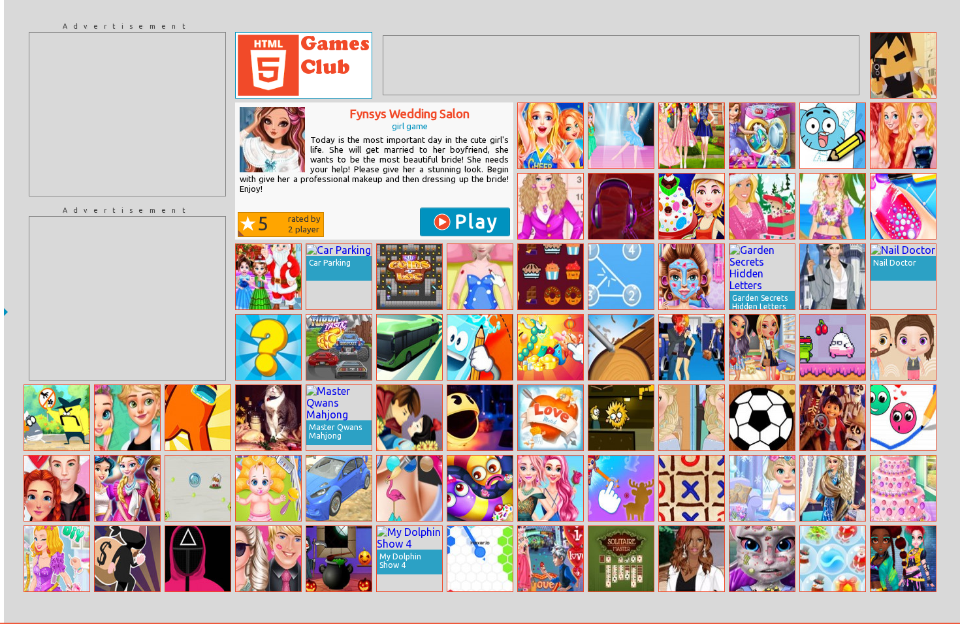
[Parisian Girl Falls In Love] (127, 417)
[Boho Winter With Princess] (832, 488)
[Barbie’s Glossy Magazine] (762, 206)
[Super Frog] (832, 347)
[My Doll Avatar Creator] (903, 347)
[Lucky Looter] (127, 558)
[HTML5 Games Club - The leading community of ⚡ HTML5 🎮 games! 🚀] (303, 65)
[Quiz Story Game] (268, 347)
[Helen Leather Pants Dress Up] (691, 558)
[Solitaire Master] (621, 558)
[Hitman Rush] (903, 65)
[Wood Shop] (621, 347)
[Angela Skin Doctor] (762, 558)
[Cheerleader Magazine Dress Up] (550, 135)
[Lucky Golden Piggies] (550, 347)
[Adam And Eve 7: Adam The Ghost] (621, 417)
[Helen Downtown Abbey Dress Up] (832, 276)
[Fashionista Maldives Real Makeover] (691, 276)
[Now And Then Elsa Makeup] (691, 417)
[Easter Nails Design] (903, 206)
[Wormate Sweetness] (480, 488)
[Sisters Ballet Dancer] (621, 135)
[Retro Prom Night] (127, 488)
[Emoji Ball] (762, 417)
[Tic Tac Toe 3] (691, 488)
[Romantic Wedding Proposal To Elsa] (550, 558)
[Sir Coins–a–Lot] (409, 276)
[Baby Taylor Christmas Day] (268, 276)
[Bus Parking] (409, 347)
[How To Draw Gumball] (832, 135)
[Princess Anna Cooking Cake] (903, 488)
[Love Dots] (903, 417)
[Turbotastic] (339, 347)
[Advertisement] (127, 114)
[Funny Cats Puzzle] (268, 417)
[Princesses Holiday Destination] (903, 135)
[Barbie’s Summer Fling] (268, 558)
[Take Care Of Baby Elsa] (762, 488)
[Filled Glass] (480, 347)
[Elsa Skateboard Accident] (480, 276)
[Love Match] (550, 417)
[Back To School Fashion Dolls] (762, 347)
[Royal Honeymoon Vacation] (550, 488)
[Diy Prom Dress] (57, 558)
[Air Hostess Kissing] (691, 347)
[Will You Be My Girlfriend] (57, 488)
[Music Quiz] (621, 206)
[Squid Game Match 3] (198, 558)
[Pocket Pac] (480, 417)
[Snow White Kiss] (409, 417)
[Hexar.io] (480, 558)
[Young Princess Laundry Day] (762, 135)
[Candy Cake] (691, 206)
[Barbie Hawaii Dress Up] (832, 206)
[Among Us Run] (198, 417)
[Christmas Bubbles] (832, 558)
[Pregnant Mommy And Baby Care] (268, 488)
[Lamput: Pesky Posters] (57, 417)
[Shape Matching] (621, 488)
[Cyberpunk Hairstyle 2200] (903, 558)
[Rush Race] (339, 488)
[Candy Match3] (550, 276)
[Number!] (621, 276)
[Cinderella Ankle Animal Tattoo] (409, 488)
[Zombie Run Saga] (198, 488)
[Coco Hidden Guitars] (832, 417)
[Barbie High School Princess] (550, 206)
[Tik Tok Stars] (691, 135)
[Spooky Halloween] (339, 558)
